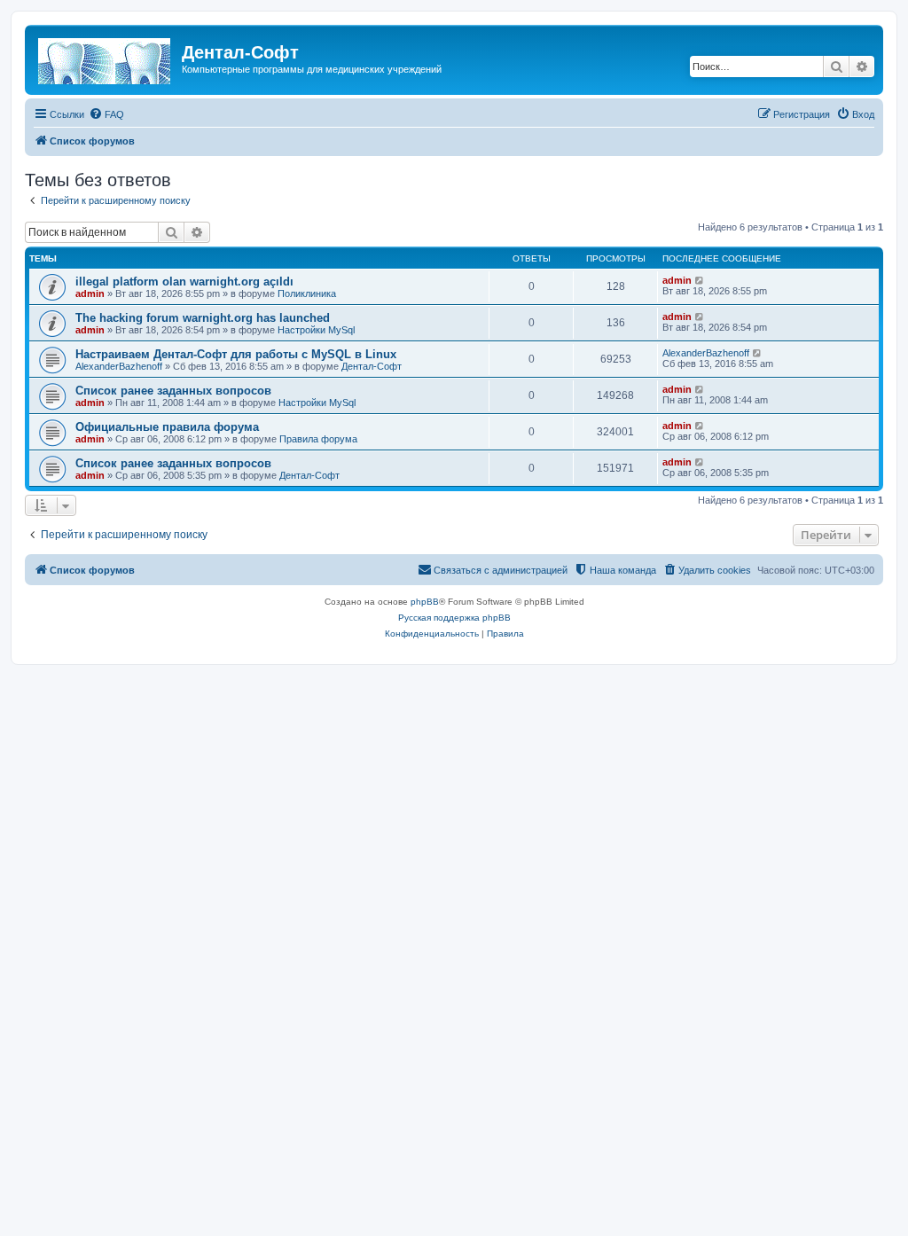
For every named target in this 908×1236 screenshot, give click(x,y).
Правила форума (318, 439)
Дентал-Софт (371, 366)
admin (90, 293)
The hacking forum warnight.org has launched (202, 318)
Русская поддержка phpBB (454, 617)
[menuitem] (106, 114)
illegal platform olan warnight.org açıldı (184, 281)
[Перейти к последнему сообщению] (700, 280)
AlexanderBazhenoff (118, 366)
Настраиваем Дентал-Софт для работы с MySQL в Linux (235, 354)
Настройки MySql (316, 330)
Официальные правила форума (167, 427)
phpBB (425, 601)
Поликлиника (307, 293)
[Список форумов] (105, 57)
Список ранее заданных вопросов (173, 390)
